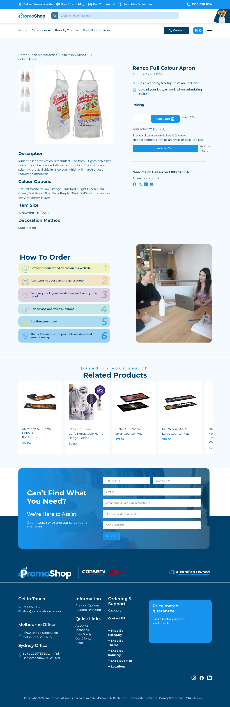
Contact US (116, 618)
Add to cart (205, 148)
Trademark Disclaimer (143, 698)
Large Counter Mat (175, 433)
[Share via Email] (151, 184)
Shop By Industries (97, 30)
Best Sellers (80, 428)
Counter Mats (127, 428)
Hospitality (67, 55)
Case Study (83, 634)
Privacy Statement (171, 698)
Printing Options (87, 605)
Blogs (79, 643)
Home (22, 30)
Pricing (138, 105)
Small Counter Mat (128, 433)
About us (82, 625)
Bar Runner (30, 437)
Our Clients (83, 638)
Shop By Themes (66, 30)
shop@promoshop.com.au (42, 611)
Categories (39, 30)
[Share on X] (140, 184)
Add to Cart (165, 148)
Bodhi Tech (120, 698)
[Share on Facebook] (134, 184)
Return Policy (193, 698)
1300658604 (31, 607)
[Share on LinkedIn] (146, 184)
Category (114, 610)
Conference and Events (37, 430)
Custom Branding (88, 609)
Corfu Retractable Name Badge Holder (86, 436)
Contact (179, 30)
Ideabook (82, 630)
